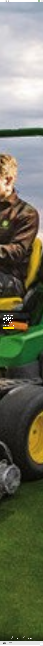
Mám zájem (5, 328)
